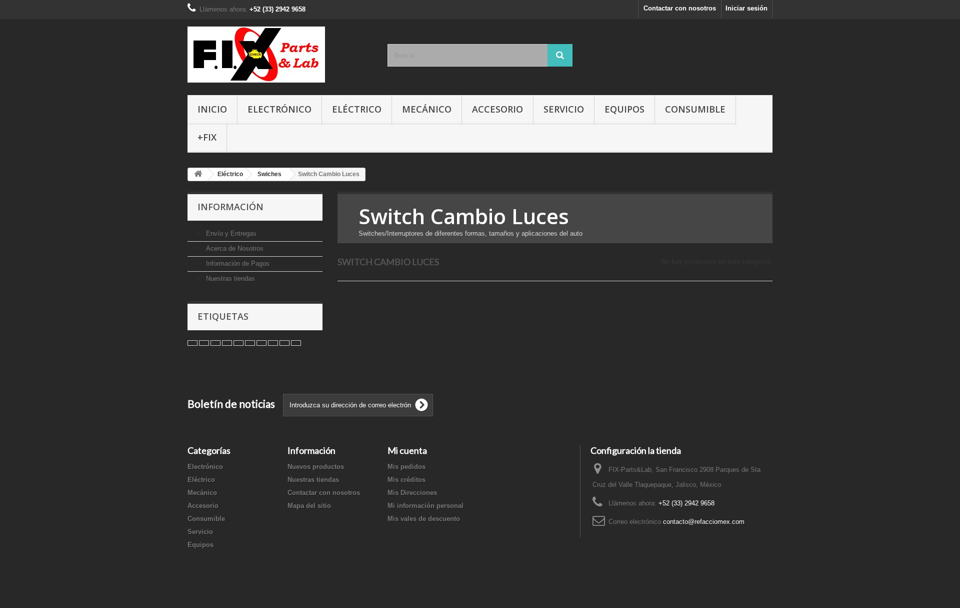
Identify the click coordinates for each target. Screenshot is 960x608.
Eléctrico (357, 109)
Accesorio (497, 109)
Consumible (695, 109)
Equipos (624, 109)
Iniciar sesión (747, 8)
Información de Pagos (237, 263)
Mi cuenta (407, 450)
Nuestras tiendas (229, 278)
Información (231, 207)
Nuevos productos (316, 466)
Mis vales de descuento (424, 518)
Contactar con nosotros (680, 8)
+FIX (207, 137)
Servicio (564, 109)
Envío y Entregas (230, 233)
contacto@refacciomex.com (703, 521)
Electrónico (280, 109)
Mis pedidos (407, 466)
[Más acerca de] (193, 343)
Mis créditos (407, 479)
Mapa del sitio (309, 505)
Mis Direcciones (412, 492)
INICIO (212, 109)
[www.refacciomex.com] (280, 55)
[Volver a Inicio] (198, 174)
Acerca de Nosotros (234, 248)
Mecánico (427, 109)
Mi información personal (426, 505)
